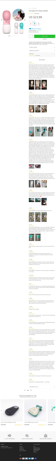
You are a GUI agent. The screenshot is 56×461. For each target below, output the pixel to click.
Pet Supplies (34, 8)
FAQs (34, 446)
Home (30, 8)
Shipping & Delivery (36, 449)
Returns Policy (35, 450)
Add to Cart (45, 36)
